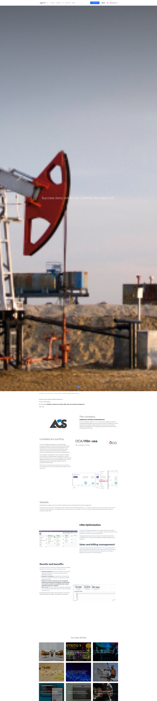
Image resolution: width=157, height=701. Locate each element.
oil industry (97, 421)
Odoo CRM (93, 531)
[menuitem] (53, 3)
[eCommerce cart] (107, 3)
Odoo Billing (102, 547)
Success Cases (49, 393)
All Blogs (41, 393)
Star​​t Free (95, 2)
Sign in (103, 2)
